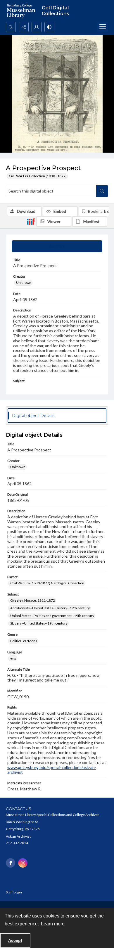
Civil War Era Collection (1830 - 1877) (38, 176)
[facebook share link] (10, 863)
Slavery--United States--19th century (39, 623)
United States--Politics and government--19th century (52, 615)
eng (13, 658)
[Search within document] (102, 191)
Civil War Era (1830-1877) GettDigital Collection (47, 583)
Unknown (23, 282)
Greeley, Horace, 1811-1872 (32, 600)
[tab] (57, 246)
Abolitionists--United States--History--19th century (50, 608)
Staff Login (14, 892)
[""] (57, 11)
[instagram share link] (22, 863)
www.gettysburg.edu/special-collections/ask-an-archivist (51, 770)
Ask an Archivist (18, 836)
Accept (15, 940)
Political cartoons (23, 641)
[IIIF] (30, 221)
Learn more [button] (53, 923)
